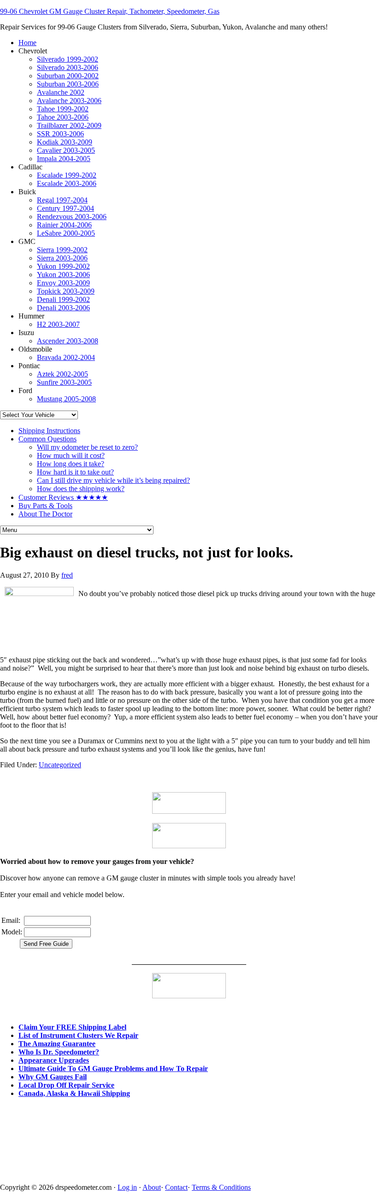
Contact (176, 1187)
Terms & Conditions (221, 1187)
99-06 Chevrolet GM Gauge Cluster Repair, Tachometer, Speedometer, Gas (109, 11)
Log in (127, 1187)
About (151, 1187)
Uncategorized (60, 765)
